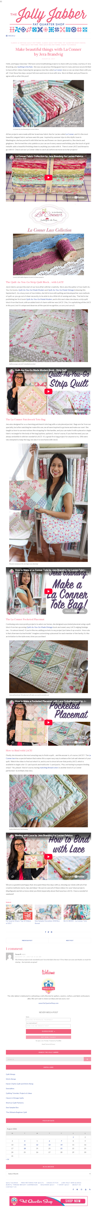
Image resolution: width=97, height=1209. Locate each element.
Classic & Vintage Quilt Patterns (26, 43)
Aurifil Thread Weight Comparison (22, 1184)
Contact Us (11, 1187)
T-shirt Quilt (63, 1184)
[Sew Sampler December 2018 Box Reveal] (48, 912)
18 (25, 1148)
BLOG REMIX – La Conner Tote (75, 921)
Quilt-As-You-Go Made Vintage (61, 290)
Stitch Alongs (11, 1079)
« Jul (7, 1159)
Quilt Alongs (10, 1074)
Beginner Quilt (48, 1184)
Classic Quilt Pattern (52, 43)
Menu (11, 36)
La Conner (58, 70)
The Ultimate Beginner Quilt (16, 1112)
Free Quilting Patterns (49, 44)
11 (25, 1145)
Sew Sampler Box (12, 1107)
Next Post (69, 940)
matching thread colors (49, 767)
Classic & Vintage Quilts (15, 1098)
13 (49, 1145)
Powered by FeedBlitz (55, 1040)
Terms (47, 1044)
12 (37, 1145)
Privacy (53, 1044)
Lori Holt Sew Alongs (71, 1182)
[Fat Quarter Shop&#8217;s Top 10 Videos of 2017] (19, 912)
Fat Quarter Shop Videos (74, 43)
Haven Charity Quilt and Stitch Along (19, 1084)
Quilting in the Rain (25, 67)
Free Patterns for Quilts (32, 1182)
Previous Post (27, 940)
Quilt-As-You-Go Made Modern (31, 290)
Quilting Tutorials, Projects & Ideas (19, 1093)
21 (61, 1148)
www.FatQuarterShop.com (48, 1003)
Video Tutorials (68, 44)
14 (61, 1145)
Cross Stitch (52, 1182)
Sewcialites (10, 1088)
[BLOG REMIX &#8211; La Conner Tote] (77, 912)
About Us (76, 1184)
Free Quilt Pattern (29, 44)
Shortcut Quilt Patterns (15, 1103)
